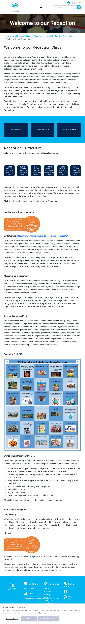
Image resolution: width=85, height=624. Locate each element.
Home (6, 36)
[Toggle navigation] (41, 7)
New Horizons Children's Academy (27, 36)
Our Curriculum (65, 36)
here (11, 201)
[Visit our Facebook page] (65, 592)
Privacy (47, 594)
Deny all (29, 619)
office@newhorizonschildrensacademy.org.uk (41, 598)
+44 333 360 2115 (31, 588)
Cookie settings (12, 619)
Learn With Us (51, 36)
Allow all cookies (48, 619)
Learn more (43, 613)
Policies (47, 591)
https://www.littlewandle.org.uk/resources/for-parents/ (42, 236)
